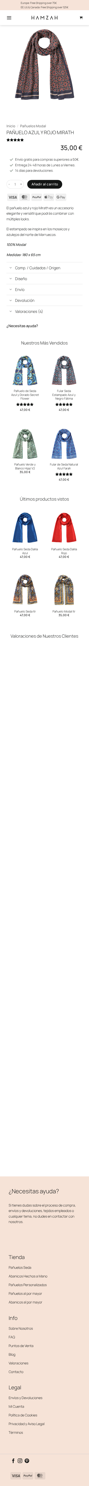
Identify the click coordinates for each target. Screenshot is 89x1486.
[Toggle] (10, 268)
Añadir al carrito (45, 184)
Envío (19, 289)
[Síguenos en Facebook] (13, 1461)
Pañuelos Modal (33, 126)
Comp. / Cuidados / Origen (37, 267)
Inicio (10, 126)
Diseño (21, 278)
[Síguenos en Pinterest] (27, 1461)
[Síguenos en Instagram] (20, 1461)
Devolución (24, 300)
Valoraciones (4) (29, 311)
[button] (9, 17)
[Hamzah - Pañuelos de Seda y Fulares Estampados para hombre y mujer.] (44, 18)
